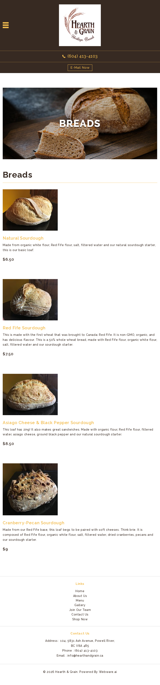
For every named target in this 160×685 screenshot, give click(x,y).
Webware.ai (108, 672)
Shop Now (80, 619)
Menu (80, 600)
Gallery (79, 605)
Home (79, 591)
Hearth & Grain (66, 672)
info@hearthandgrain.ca (85, 655)
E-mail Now (80, 68)
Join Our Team (80, 610)
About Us (80, 596)
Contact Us (80, 614)
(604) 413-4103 (83, 56)
